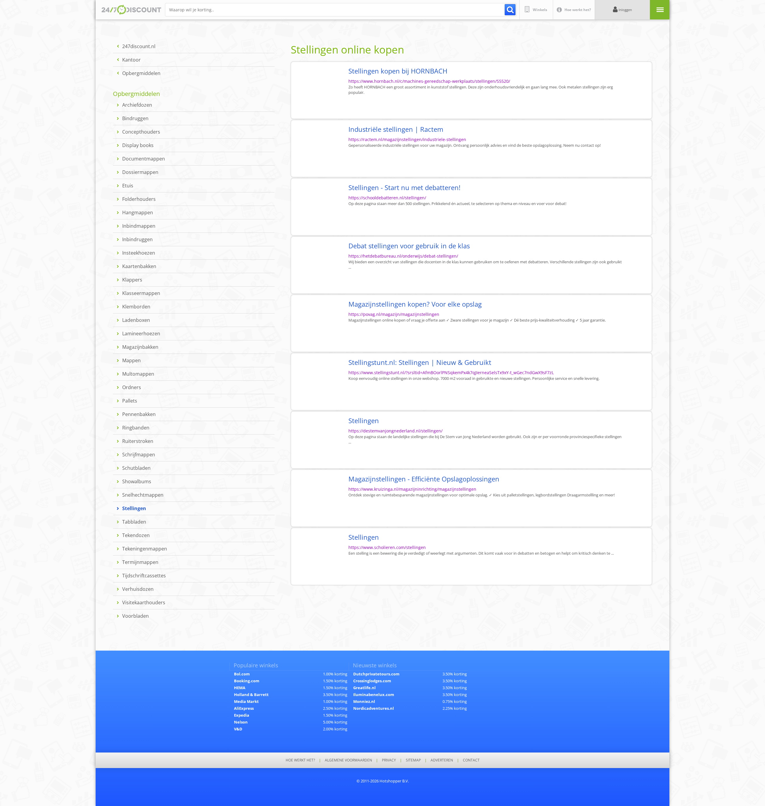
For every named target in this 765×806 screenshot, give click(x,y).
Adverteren (442, 760)
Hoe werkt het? (300, 760)
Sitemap (413, 760)
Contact (471, 760)
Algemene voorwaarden (348, 760)
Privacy (389, 760)
